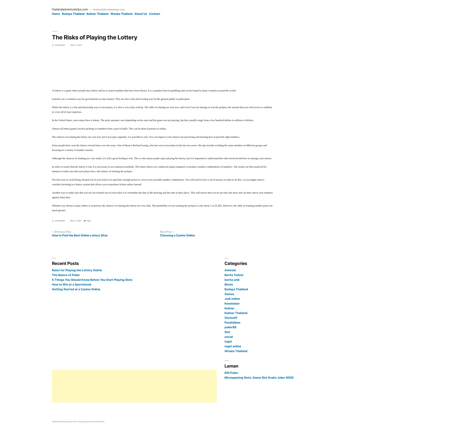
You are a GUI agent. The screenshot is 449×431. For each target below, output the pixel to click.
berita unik (232, 280)
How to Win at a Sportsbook (71, 284)
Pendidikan (232, 322)
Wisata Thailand (121, 14)
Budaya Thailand (73, 14)
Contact (154, 14)
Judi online (232, 298)
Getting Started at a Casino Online (76, 289)
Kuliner (229, 308)
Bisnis (228, 284)
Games (229, 294)
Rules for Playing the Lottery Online (77, 270)
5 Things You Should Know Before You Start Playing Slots (92, 280)
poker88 (230, 327)
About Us (140, 14)
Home (56, 14)
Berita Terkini (233, 275)
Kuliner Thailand (98, 14)
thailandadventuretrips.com (70, 9)
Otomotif (230, 318)
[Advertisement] (224, 65)
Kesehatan (231, 303)
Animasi (230, 270)
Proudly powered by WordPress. (91, 421)
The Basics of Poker (66, 275)
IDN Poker (231, 373)
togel (89, 221)
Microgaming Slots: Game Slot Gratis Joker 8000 (259, 377)
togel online (232, 346)
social (228, 337)
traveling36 (60, 45)
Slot (227, 332)
